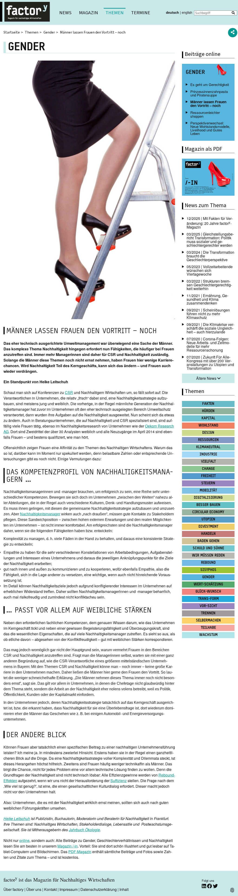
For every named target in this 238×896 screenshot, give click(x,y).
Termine (140, 12)
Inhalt (124, 889)
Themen (115, 12)
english (187, 12)
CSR (69, 392)
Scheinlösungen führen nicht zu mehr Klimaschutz (208, 313)
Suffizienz (118, 780)
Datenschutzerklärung (98, 889)
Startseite (11, 32)
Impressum (69, 889)
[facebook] (210, 886)
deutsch (172, 12)
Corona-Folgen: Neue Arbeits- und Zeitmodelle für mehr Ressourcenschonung (208, 344)
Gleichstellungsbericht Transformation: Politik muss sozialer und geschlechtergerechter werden (210, 239)
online (24, 840)
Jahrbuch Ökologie (84, 829)
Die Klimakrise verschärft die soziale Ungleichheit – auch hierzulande (210, 328)
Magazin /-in (67, 846)
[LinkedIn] (204, 886)
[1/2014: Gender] (208, 178)
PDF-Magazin (79, 851)
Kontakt (50, 889)
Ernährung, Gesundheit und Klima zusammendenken (207, 299)
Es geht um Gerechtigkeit (209, 84)
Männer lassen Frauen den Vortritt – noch (208, 103)
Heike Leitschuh (16, 818)
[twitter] (215, 886)
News (65, 12)
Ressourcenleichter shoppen (205, 114)
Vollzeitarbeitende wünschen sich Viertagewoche (210, 270)
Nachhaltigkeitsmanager (40, 514)
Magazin (88, 12)
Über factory (13, 889)
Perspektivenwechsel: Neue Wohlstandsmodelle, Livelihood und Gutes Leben (210, 128)
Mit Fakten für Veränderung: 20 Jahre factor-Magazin (210, 223)
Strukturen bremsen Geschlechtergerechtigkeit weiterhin (209, 284)
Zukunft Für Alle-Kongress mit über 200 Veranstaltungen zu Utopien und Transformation (210, 362)
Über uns (33, 889)
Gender (49, 32)
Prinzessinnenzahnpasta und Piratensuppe (209, 93)
